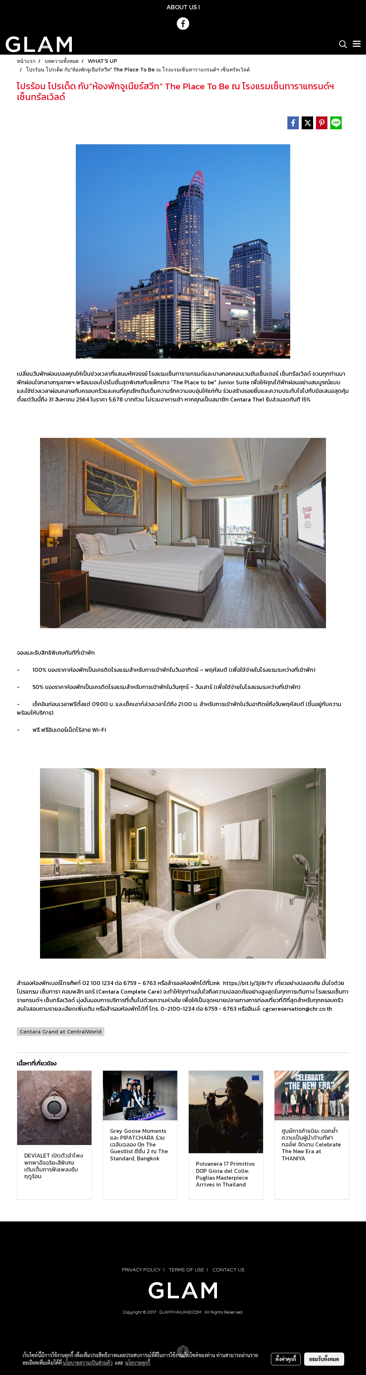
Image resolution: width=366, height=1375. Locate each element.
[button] (340, 44)
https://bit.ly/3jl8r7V (248, 983)
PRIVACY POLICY (141, 1269)
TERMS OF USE (186, 1269)
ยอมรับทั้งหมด (324, 1359)
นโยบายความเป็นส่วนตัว (88, 1362)
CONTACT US (228, 1269)
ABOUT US (182, 7)
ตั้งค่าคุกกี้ (286, 1359)
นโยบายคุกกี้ (137, 1362)
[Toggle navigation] (357, 44)
